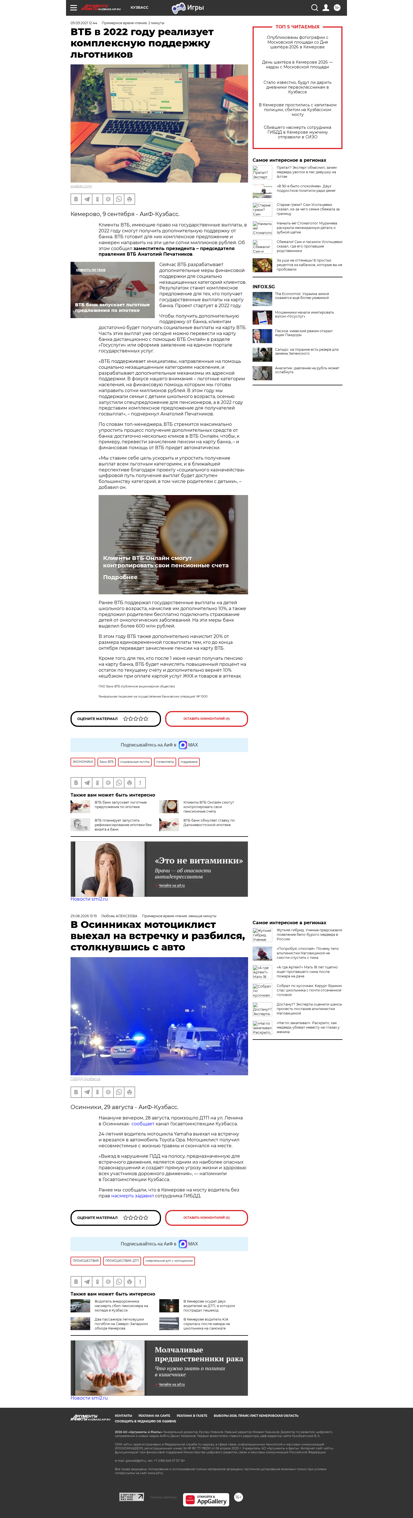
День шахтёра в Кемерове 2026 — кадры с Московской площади (297, 64)
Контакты (123, 1416)
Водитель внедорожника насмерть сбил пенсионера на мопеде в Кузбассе (121, 1305)
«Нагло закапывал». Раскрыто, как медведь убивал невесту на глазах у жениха (308, 1027)
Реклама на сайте (154, 1416)
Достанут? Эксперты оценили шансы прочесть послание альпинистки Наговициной (309, 1008)
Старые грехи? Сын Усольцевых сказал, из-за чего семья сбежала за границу (308, 209)
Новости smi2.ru (89, 899)
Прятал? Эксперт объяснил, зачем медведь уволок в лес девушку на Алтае (307, 172)
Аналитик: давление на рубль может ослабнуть (307, 370)
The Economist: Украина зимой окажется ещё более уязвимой (302, 296)
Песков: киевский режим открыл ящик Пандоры (304, 333)
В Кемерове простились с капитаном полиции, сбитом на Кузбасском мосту (298, 110)
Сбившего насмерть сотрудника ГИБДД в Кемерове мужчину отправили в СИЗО (297, 132)
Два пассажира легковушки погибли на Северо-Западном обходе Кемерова (121, 1323)
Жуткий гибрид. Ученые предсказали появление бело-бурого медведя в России (309, 934)
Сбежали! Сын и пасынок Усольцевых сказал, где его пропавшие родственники (309, 246)
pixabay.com (81, 186)
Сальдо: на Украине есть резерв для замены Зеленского (307, 352)
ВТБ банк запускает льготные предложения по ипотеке (121, 804)
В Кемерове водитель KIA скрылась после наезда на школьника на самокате (206, 1323)
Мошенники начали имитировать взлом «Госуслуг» (304, 314)
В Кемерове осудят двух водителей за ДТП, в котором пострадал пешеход (209, 1305)
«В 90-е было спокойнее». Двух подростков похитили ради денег (306, 188)
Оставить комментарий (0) (206, 719)
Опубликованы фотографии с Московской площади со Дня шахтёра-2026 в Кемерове (297, 42)
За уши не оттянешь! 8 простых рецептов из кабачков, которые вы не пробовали (309, 264)
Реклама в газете (192, 1416)
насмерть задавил (132, 1195)
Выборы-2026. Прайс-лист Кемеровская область (256, 1416)
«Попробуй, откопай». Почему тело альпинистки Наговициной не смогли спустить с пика (308, 953)
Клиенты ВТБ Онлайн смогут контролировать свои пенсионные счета (166, 562)
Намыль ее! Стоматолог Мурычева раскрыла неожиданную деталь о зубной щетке (307, 227)
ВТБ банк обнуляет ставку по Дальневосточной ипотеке (209, 822)
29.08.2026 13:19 (84, 916)
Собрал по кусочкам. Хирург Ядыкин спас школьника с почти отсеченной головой (309, 990)
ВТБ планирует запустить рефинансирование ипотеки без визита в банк (123, 824)
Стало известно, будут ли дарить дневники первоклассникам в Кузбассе (298, 87)
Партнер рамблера (163, 1497)
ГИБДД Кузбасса (85, 1079)
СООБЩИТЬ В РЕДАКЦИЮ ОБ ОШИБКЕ (145, 1421)
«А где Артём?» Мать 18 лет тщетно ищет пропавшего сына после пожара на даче (307, 971)
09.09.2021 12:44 (84, 23)
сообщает (143, 1123)
